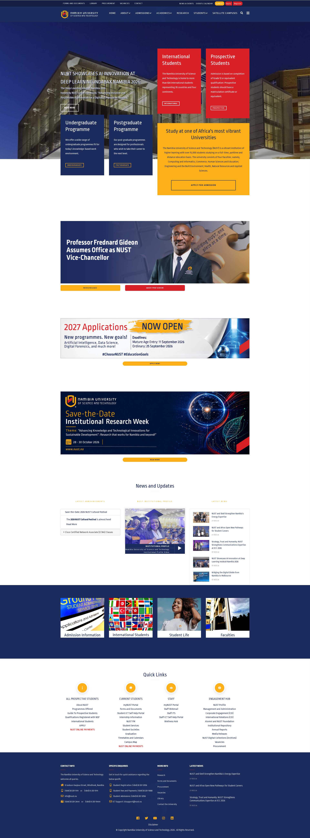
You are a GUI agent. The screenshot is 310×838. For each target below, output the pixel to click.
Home (112, 13)
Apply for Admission (203, 185)
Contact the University (167, 804)
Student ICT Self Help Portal (130, 713)
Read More (69, 108)
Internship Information (130, 717)
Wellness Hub (171, 721)
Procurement (108, 3)
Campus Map (130, 742)
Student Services (131, 725)
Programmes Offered (82, 709)
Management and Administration (219, 709)
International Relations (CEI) (219, 717)
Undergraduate (74, 165)
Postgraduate (122, 165)
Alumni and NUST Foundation (219, 721)
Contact (138, 3)
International (171, 103)
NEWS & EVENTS (186, 4)
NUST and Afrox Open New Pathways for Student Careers (227, 529)
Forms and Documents (74, 3)
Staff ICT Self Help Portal (171, 717)
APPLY (82, 725)
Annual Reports (219, 729)
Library (93, 3)
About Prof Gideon (155, 288)
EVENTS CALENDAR (204, 4)
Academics (163, 13)
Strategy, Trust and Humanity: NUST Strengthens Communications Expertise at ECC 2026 (229, 545)
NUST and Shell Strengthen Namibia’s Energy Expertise (228, 515)
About (124, 13)
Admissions (142, 13)
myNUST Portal (130, 705)
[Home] (80, 14)
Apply (228, 4)
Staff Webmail (171, 709)
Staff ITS (171, 713)
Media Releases (219, 734)
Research (183, 13)
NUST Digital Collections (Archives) (219, 738)
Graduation (130, 734)
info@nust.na (70, 796)
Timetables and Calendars (131, 738)
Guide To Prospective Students (82, 713)
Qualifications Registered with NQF (82, 717)
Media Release (90, 288)
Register (238, 4)
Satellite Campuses (225, 13)
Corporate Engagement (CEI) (219, 713)
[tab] (90, 512)
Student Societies (130, 729)
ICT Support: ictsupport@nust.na (127, 802)
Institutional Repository (219, 725)
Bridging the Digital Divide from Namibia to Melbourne (225, 574)
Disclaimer (153, 824)
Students (200, 13)
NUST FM (130, 721)
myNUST (219, 4)
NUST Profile (219, 705)
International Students (82, 721)
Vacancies (125, 3)
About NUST (82, 705)
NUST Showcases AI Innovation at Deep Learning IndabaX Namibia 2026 (228, 560)
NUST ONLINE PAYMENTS (82, 729)
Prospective (219, 108)
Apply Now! (155, 363)
